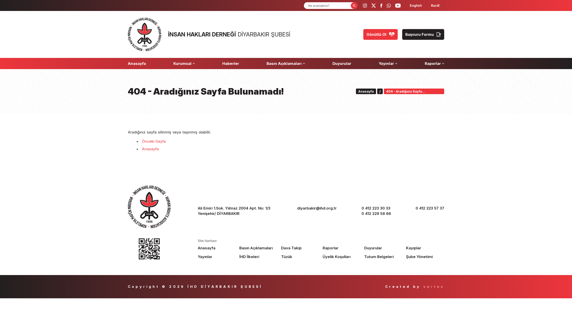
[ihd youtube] (398, 6)
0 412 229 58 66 (376, 213)
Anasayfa (150, 149)
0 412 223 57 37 (430, 208)
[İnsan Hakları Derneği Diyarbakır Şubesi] (144, 34)
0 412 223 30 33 (376, 208)
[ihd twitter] (373, 6)
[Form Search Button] (354, 5)
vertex (433, 286)
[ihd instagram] (365, 6)
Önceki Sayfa (154, 141)
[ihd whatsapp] (389, 6)
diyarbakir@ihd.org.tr (317, 208)
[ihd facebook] (381, 6)
